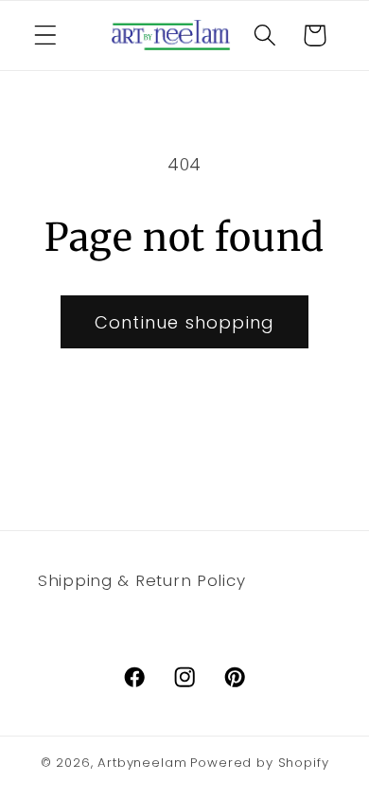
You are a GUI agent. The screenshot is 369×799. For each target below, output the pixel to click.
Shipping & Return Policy (141, 580)
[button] (46, 35)
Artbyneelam (141, 763)
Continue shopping (184, 322)
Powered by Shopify (259, 763)
